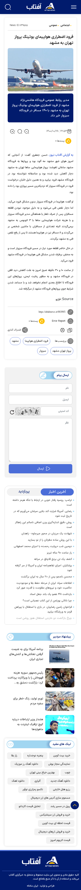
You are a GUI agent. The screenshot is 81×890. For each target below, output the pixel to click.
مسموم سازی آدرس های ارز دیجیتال (50, 798)
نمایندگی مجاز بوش (59, 764)
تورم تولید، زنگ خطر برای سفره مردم (28, 701)
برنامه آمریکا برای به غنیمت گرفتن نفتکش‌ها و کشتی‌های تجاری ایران (26, 654)
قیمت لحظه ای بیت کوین (56, 823)
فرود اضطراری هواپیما (36, 341)
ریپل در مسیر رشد (60, 806)
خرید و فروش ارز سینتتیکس (55, 815)
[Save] (69, 329)
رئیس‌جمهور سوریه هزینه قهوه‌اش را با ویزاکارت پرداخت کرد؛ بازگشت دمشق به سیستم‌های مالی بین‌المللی (25, 678)
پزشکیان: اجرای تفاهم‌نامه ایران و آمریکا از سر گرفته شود (43, 568)
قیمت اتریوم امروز (60, 840)
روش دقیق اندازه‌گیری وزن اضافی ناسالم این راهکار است (43, 524)
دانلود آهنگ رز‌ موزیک (26, 764)
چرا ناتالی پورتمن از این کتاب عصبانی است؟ (47, 601)
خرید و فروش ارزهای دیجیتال (54, 832)
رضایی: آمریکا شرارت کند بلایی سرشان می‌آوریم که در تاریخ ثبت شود (43, 513)
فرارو (58, 299)
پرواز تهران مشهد (61, 351)
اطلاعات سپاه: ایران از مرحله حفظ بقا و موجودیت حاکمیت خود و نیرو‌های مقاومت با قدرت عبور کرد (44, 585)
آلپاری (37, 781)
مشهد (15, 341)
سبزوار (42, 351)
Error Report (58, 321)
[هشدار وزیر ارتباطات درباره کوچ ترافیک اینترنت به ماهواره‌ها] (58, 724)
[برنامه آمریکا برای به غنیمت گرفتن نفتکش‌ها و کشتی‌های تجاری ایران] (58, 654)
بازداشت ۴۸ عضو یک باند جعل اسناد (51, 594)
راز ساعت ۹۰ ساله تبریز (59, 553)
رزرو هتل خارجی (61, 789)
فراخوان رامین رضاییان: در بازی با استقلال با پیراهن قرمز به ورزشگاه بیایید (43, 609)
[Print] (62, 329)
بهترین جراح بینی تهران (42, 773)
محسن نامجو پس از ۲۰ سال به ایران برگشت (46, 577)
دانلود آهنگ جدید (60, 781)
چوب (67, 773)
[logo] (41, 6)
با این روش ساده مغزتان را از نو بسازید (50, 540)
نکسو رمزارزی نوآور (32, 789)
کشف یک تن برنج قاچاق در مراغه (53, 559)
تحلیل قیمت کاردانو (29, 806)
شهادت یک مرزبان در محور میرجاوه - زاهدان (46, 534)
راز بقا (14, 756)
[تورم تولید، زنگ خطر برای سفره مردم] (58, 701)
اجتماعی (65, 25)
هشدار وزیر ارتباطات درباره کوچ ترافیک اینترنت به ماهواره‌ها (27, 724)
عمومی (53, 25)
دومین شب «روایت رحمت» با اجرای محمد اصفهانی (43, 546)
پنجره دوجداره (35, 756)
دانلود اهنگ (18, 781)
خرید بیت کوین (61, 756)
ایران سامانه (32, 886)
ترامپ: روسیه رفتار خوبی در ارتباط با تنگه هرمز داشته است (42, 502)
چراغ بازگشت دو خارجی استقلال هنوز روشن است (44, 618)
